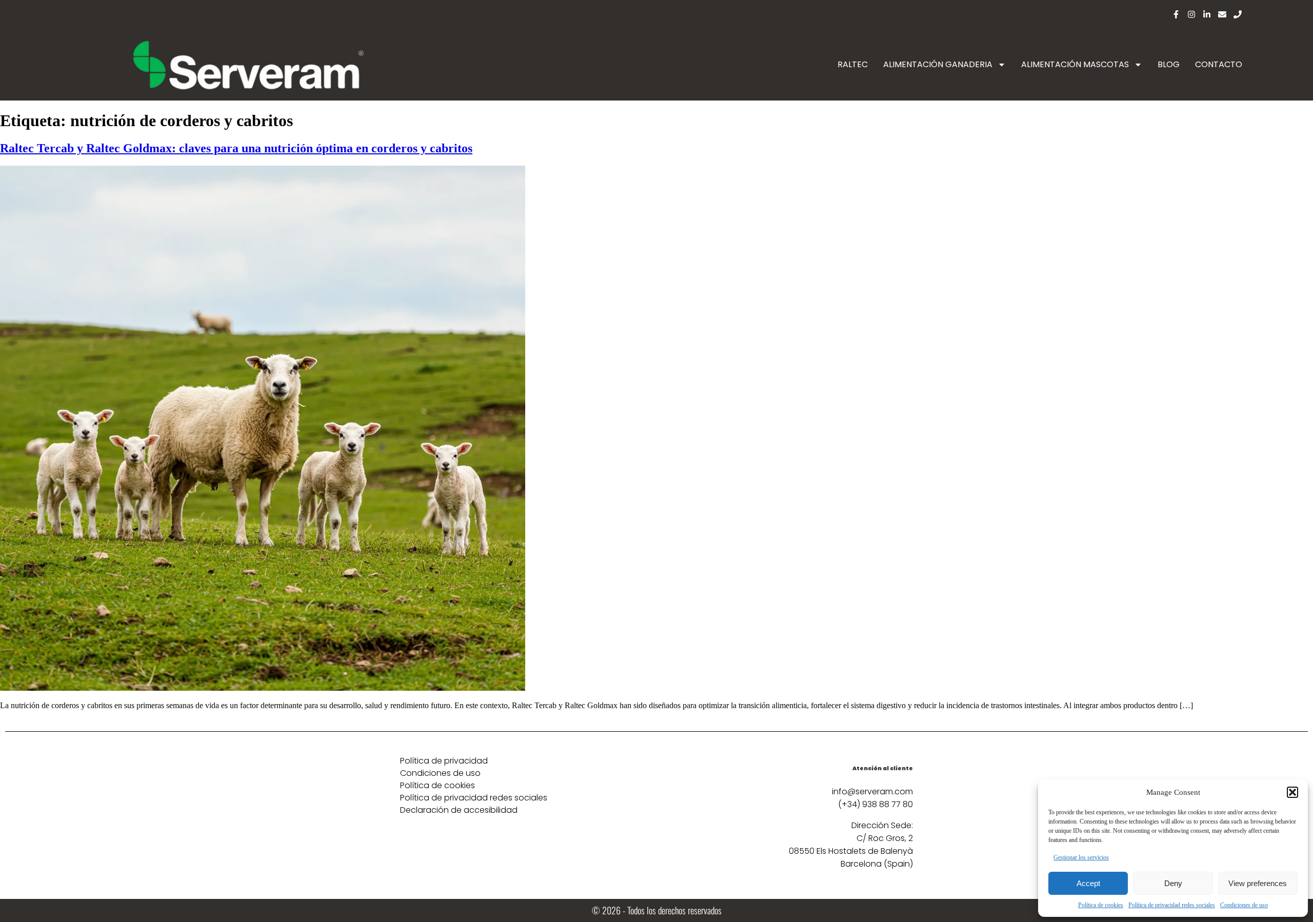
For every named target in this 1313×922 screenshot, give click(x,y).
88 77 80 (896, 804)
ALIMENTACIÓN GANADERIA (937, 64)
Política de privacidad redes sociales (1171, 905)
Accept (1088, 883)
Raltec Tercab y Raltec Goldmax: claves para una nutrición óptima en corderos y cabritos (236, 148)
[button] (1292, 792)
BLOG (1169, 64)
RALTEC (853, 64)
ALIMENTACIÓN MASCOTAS (1075, 64)
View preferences (1257, 883)
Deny (1173, 883)
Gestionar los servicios (1081, 857)
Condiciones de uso (1244, 905)
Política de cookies (1100, 905)
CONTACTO (1218, 64)
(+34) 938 (858, 804)
